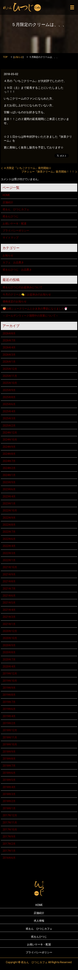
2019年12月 (10, 673)
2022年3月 (9, 553)
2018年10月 (10, 744)
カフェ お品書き (13, 262)
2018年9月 (9, 751)
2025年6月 (9, 404)
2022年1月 (9, 560)
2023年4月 (9, 496)
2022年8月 (9, 524)
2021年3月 (9, 616)
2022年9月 (9, 517)
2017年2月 (9, 843)
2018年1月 (9, 808)
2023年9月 (9, 482)
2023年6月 (9, 489)
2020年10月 (10, 638)
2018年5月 (9, 779)
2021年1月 (9, 624)
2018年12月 (10, 730)
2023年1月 (9, 503)
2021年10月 (10, 567)
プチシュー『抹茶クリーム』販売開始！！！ (47, 171)
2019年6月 (9, 708)
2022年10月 (10, 510)
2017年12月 (10, 815)
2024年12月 (10, 432)
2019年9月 (9, 687)
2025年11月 (10, 375)
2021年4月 (9, 609)
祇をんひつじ (11, 216)
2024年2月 (9, 468)
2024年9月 (9, 446)
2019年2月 (9, 723)
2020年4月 (9, 666)
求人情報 (39, 920)
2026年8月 (9, 333)
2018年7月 (9, 765)
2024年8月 (9, 453)
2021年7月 (9, 588)
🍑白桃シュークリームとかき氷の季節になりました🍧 (35, 308)
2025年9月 (9, 390)
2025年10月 (10, 382)
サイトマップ (11, 237)
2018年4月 (9, 787)
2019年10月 (10, 680)
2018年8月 (9, 758)
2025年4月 (9, 411)
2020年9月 (9, 645)
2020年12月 (10, 631)
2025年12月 (10, 368)
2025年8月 (9, 397)
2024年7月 (9, 461)
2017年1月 (9, 850)
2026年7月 (9, 340)
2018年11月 (10, 737)
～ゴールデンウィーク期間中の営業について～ (30, 315)
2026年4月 (9, 347)
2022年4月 (9, 545)
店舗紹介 (8, 202)
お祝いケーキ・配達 (15, 223)
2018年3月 (9, 794)
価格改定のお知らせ (15, 301)
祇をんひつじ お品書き (17, 269)
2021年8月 (9, 581)
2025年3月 (9, 418)
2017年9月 (9, 836)
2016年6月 (9, 857)
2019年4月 (9, 716)
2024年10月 (10, 439)
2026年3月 (9, 354)
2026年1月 (9, 361)
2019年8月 (9, 694)
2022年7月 (9, 531)
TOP (5, 57)
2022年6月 (9, 538)
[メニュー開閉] (72, 7)
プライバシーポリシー (16, 230)
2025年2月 (9, 425)
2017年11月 (10, 822)
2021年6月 (9, 595)
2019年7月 (9, 701)
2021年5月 (9, 602)
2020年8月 (9, 652)
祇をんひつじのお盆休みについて (22, 287)
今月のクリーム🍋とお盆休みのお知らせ (27, 294)
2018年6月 (9, 772)
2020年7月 (9, 659)
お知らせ (18, 57)
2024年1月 (9, 475)
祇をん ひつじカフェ (16, 209)
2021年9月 (9, 574)
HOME (6, 195)
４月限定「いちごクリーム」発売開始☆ (27, 167)
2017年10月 (10, 829)
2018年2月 (9, 801)
